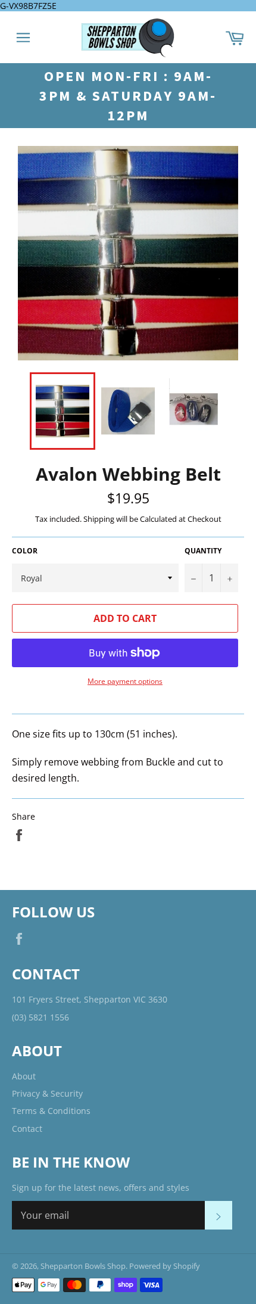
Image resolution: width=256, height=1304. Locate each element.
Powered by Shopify (164, 1266)
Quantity (203, 551)
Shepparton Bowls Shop (83, 1266)
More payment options (125, 681)
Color (25, 551)
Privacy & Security (47, 1093)
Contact (27, 1128)
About (24, 1076)
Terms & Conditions (51, 1110)
